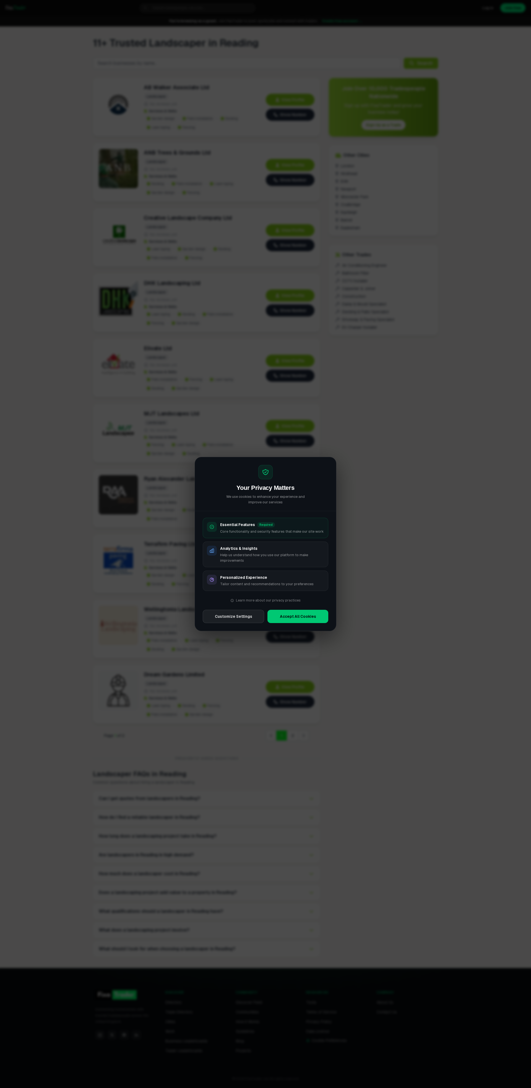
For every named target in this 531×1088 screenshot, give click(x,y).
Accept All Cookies (298, 616)
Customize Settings (233, 616)
